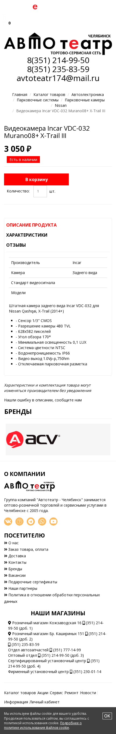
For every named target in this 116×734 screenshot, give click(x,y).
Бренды (18, 411)
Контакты (16, 562)
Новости (88, 692)
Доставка (16, 555)
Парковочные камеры (85, 99)
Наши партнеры (22, 588)
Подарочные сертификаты (32, 581)
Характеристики (26, 235)
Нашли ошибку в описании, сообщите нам (43, 400)
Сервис (56, 692)
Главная (19, 94)
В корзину (36, 179)
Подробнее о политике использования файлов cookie (43, 725)
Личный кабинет (45, 701)
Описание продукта (31, 225)
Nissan (61, 105)
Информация (16, 701)
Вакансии (16, 575)
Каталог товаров (49, 94)
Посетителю (24, 535)
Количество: (18, 191)
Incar (77, 262)
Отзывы (16, 245)
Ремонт (71, 692)
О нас (13, 542)
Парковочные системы (38, 99)
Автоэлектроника (87, 94)
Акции (42, 692)
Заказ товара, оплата (27, 549)
